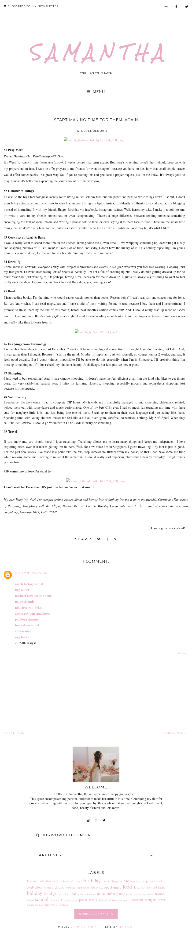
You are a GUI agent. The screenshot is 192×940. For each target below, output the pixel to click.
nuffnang (112, 893)
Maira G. (126, 926)
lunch (80, 894)
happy (161, 887)
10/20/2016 (39, 572)
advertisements (49, 881)
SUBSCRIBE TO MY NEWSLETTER (33, 6)
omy (122, 893)
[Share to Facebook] (107, 539)
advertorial (67, 881)
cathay (161, 881)
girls (149, 887)
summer (137, 899)
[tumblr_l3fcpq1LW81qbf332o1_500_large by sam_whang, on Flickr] (96, 481)
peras (129, 894)
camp (144, 881)
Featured (32, 881)
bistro (106, 881)
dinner (94, 887)
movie (101, 893)
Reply (181, 652)
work (52, 904)
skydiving (65, 900)
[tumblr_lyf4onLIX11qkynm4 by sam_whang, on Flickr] (96, 332)
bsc (126, 880)
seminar (55, 900)
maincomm (90, 894)
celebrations (35, 887)
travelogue (32, 904)
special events (87, 899)
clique (59, 887)
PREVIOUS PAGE (173, 732)
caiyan (22, 572)
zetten (65, 904)
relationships (139, 894)
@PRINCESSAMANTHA (96, 913)
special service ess (110, 900)
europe (104, 887)
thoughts (150, 899)
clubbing (70, 887)
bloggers (116, 881)
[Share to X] (98, 539)
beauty (78, 881)
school (41, 898)
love (73, 893)
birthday (92, 880)
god (155, 887)
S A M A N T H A (96, 52)
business (134, 881)
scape (30, 900)
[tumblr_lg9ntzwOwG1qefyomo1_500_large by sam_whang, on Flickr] (94, 140)
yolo (58, 904)
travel (161, 899)
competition (83, 887)
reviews (160, 893)
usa (41, 904)
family (116, 887)
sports (126, 900)
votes (46, 904)
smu (74, 900)
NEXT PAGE (14, 732)
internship (63, 894)
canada (153, 881)
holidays (50, 893)
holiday (34, 892)
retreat (150, 894)
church (48, 887)
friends (139, 887)
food (127, 886)
